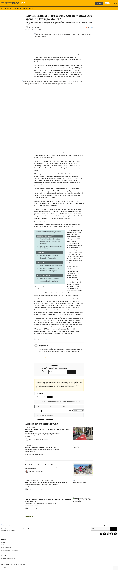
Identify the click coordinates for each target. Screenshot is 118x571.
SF (20, 8)
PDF (80, 72)
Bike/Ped (27, 13)
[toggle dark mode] (107, 3)
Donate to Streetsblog (6, 547)
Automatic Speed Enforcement (46, 480)
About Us (3, 542)
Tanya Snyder (35, 27)
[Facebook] (101, 534)
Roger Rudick (32, 489)
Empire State (8, 8)
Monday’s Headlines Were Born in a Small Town (40, 447)
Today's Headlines (29, 445)
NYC (2, 8)
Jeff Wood (31, 508)
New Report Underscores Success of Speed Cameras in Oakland (46, 482)
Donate (31, 8)
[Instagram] (108, 534)
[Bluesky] (115, 534)
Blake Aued (31, 454)
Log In (98, 3)
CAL (24, 8)
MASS (14, 8)
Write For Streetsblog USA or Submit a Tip (10, 550)
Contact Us (3, 555)
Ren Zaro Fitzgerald (34, 439)
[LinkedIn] (111, 534)
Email (50, 371)
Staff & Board (4, 544)
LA (18, 8)
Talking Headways (29, 497)
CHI (27, 8)
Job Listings (3, 553)
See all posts (29, 516)
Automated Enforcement (31, 427)
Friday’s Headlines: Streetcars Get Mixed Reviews (41, 465)
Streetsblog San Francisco (32, 480)
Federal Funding (50, 358)
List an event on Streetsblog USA (8, 558)
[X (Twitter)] (104, 534)
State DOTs (59, 358)
